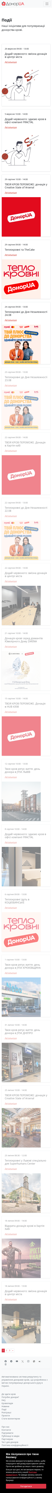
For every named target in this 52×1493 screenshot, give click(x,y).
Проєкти (6, 1415)
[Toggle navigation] (46, 3)
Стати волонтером (11, 1418)
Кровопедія (7, 1403)
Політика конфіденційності (15, 1445)
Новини (5, 1406)
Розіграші (6, 1412)
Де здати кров (9, 1394)
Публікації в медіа (10, 1436)
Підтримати (7, 1433)
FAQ (3, 1400)
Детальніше (11, 62)
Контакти (6, 1429)
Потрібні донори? (10, 1397)
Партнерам (7, 1439)
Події (4, 1409)
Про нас (6, 1426)
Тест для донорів (10, 1442)
